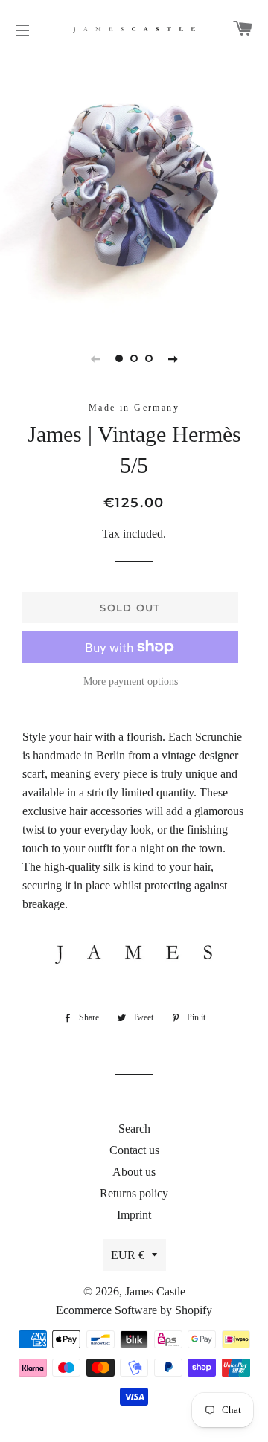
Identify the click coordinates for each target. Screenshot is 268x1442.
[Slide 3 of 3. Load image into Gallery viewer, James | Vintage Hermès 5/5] (148, 358)
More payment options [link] (130, 681)
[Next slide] (172, 358)
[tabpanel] (134, 190)
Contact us (134, 1150)
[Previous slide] (95, 358)
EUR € (127, 1255)
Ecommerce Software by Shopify (134, 1310)
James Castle (155, 1291)
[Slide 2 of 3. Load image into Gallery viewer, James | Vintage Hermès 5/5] (134, 358)
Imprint (134, 1214)
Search (134, 1128)
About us (134, 1171)
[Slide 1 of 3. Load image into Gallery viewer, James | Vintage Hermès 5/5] (119, 358)
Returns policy (134, 1193)
